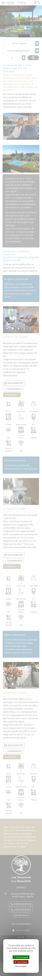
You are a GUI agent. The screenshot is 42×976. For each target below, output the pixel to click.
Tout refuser (21, 962)
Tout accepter (22, 957)
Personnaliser (21, 966)
